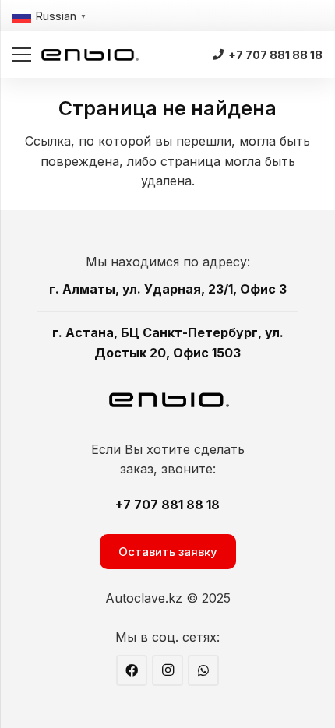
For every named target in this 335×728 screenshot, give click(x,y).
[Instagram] (167, 670)
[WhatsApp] (203, 670)
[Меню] (21, 54)
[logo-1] (90, 55)
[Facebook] (131, 670)
